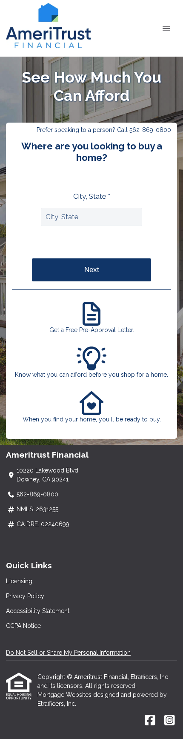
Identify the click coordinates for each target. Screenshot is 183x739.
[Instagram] (169, 720)
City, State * (91, 196)
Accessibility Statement (37, 610)
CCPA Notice (23, 625)
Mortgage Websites (65, 694)
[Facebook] (150, 720)
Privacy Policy (25, 596)
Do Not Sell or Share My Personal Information (68, 652)
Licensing (19, 581)
